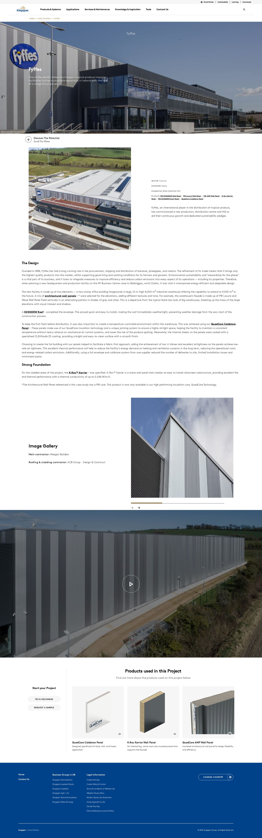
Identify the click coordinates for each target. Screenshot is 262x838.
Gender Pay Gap (93, 806)
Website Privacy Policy (95, 793)
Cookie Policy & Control (96, 784)
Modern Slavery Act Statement (99, 797)
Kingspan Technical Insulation (65, 797)
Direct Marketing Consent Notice (100, 811)
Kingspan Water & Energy (63, 802)
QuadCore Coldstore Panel (192, 199)
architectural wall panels (60, 295)
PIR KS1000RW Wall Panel (170, 196)
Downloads (247, 2)
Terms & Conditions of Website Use (101, 788)
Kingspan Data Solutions (62, 780)
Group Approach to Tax (96, 802)
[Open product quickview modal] (120, 734)
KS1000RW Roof (34, 312)
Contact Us (23, 779)
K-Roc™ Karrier (78, 372)
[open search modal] (244, 9)
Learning (235, 2)
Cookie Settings (93, 780)
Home (21, 774)
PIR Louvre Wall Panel (192, 196)
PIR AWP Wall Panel (211, 196)
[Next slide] (139, 508)
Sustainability (223, 2)
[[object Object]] (98, 712)
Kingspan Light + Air (61, 793)
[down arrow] (28, 139)
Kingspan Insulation (61, 788)
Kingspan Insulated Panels (63, 784)
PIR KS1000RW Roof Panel (168, 199)
